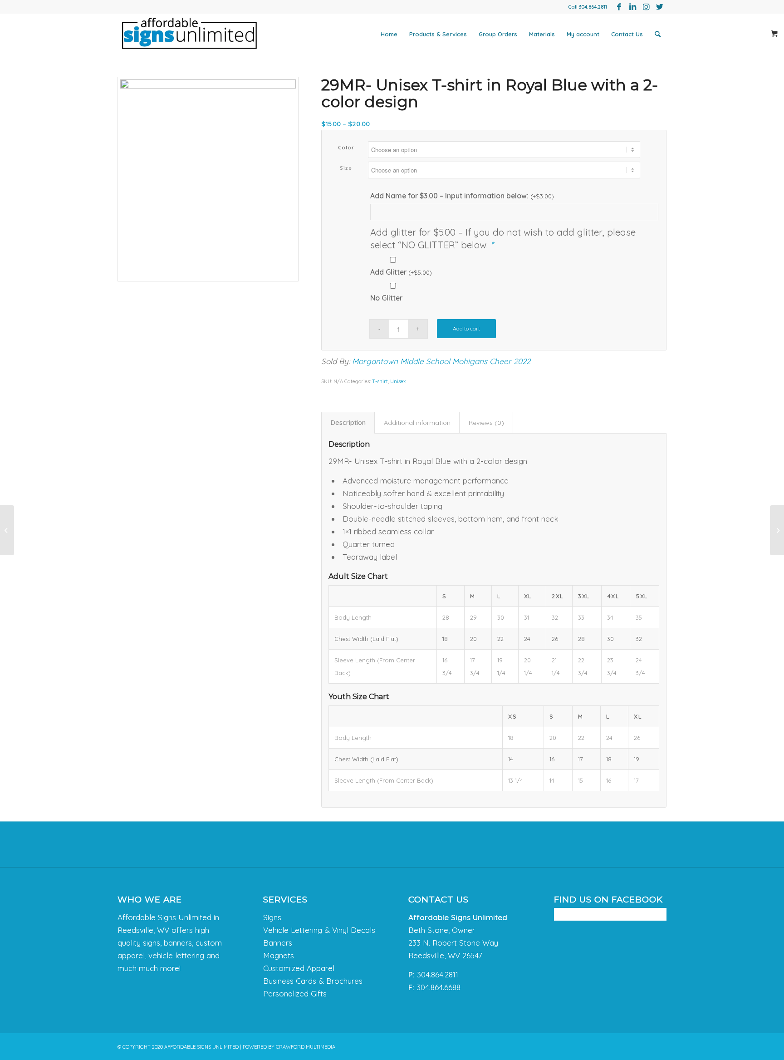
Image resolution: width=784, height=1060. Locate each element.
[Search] (657, 34)
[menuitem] (389, 34)
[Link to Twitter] (659, 7)
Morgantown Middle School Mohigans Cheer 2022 (441, 361)
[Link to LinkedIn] (632, 7)
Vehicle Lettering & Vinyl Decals (319, 930)
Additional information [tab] (417, 423)
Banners (277, 942)
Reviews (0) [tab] (486, 423)
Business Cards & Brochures (313, 981)
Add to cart (466, 328)
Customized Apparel (298, 968)
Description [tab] (348, 423)
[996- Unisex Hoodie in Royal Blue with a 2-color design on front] (777, 530)
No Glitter (386, 297)
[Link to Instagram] (646, 7)
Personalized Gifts (295, 993)
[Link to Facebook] (619, 7)
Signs (272, 917)
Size (346, 168)
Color (346, 147)
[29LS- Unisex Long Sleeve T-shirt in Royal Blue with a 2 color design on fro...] (7, 530)
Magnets (278, 955)
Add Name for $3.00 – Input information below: (462, 195)
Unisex (398, 381)
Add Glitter (401, 271)
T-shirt (380, 381)
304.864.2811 (593, 7)
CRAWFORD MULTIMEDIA (305, 1047)
